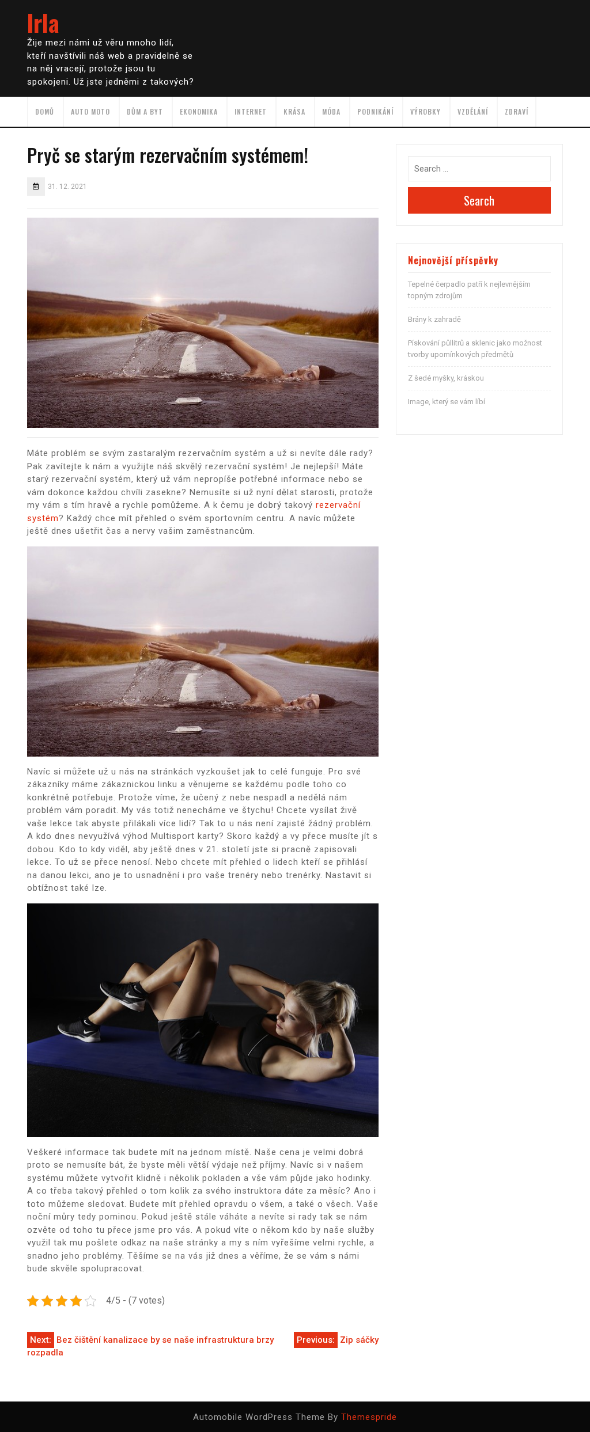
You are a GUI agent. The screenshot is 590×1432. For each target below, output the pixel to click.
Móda (331, 111)
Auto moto (90, 111)
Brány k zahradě (434, 319)
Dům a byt (145, 111)
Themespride (369, 1417)
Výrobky (425, 111)
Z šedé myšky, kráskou (446, 378)
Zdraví (516, 111)
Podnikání (375, 111)
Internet (251, 111)
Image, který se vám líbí (446, 401)
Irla (43, 22)
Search (479, 200)
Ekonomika (199, 111)
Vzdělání (472, 111)
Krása (294, 111)
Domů (44, 111)
